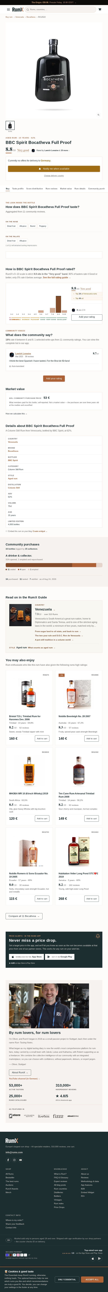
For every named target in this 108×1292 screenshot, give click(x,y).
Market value (66, 189)
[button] (54, 70)
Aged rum (11, 138)
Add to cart (42, 738)
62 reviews (24, 728)
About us (85, 1174)
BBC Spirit (13, 460)
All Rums (10, 1174)
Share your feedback (15, 1224)
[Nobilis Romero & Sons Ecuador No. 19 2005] (29, 851)
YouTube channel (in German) (24, 1078)
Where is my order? (14, 1220)
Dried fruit (11, 226)
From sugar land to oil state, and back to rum (58, 631)
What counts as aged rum (41, 647)
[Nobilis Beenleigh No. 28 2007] (79, 694)
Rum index (59, 1203)
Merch (8, 1192)
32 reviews (24, 885)
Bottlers (57, 1196)
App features (86, 1185)
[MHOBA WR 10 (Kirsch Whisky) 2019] (29, 771)
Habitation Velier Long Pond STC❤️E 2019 (78, 875)
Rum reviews (52, 189)
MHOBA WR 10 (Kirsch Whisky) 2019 (28, 793)
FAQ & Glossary (61, 1177)
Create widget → (40, 531)
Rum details (80, 189)
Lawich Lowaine (23, 353)
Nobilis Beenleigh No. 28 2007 (74, 716)
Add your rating (87, 317)
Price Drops (59, 1207)
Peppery (42, 226)
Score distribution (34, 189)
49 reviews (24, 805)
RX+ (83, 1196)
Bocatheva (13, 451)
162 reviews (74, 885)
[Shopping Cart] (99, 9)
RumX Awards (12, 1189)
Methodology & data (90, 1181)
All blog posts (60, 1185)
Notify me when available (56, 169)
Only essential (67, 1279)
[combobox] (60, 9)
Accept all (92, 1279)
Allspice (23, 226)
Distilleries (58, 1192)
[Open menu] (8, 9)
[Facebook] (8, 1160)
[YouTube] (20, 1160)
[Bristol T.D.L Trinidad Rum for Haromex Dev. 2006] (29, 694)
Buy (7, 189)
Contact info (11, 1227)
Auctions (9, 1185)
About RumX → (20, 1072)
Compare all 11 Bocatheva (24, 916)
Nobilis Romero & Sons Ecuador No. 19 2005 (28, 875)
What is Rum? (60, 1174)
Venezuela (13, 442)
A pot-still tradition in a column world (54, 640)
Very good (23, 150)
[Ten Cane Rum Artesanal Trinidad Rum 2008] (79, 771)
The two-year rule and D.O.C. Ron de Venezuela (59, 635)
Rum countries (60, 1189)
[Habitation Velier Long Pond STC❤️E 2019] (79, 851)
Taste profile (17, 189)
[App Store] (93, 1258)
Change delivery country (54, 176)
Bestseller (10, 1177)
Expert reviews (60, 1181)
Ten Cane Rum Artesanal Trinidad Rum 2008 (76, 795)
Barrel (32, 226)
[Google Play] (99, 1258)
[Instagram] (14, 1160)
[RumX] (17, 9)
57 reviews (73, 728)
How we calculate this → (16, 413)
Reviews (84, 1177)
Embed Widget (87, 1192)
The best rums (12, 1181)
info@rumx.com (14, 1152)
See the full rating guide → (57, 277)
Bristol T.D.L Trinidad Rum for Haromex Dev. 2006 (24, 718)
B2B (83, 1189)
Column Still (14, 488)
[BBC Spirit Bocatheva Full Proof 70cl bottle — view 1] (10, 125)
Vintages (58, 1200)
